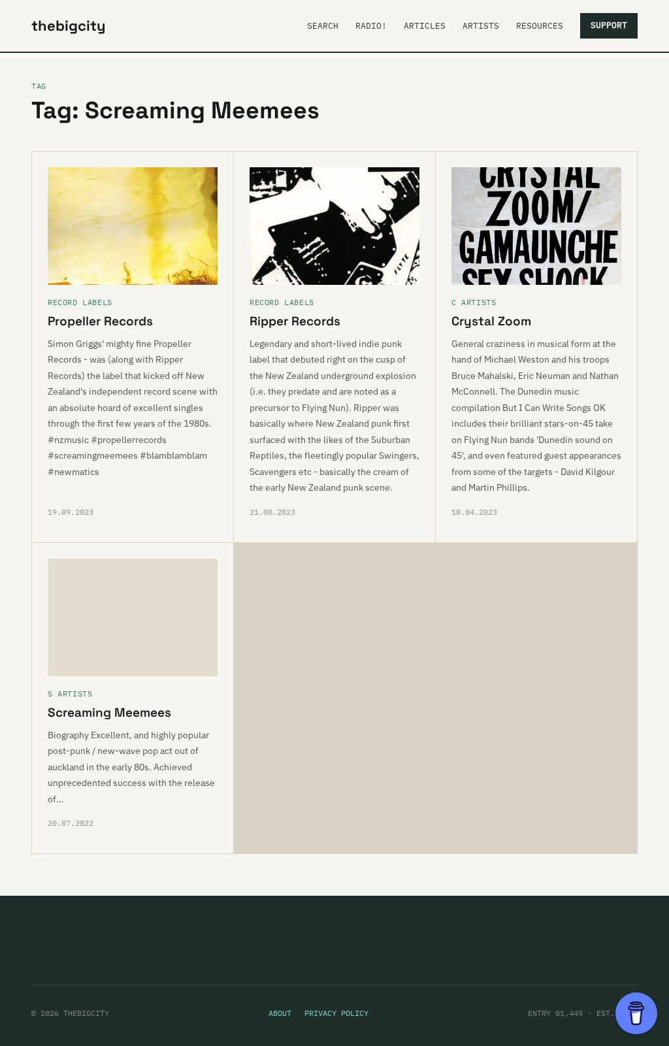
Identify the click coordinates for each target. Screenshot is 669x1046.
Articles (425, 25)
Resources (539, 25)
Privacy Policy (336, 1013)
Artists (481, 25)
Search (322, 25)
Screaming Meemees (109, 712)
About (280, 1013)
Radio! (371, 25)
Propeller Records (100, 321)
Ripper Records (295, 321)
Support (609, 25)
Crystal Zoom (491, 321)
